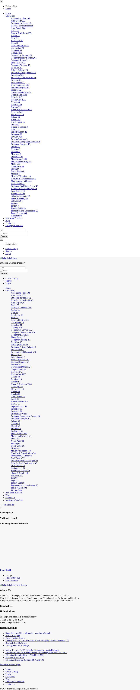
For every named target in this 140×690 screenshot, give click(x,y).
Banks (15, 30)
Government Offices (21, 92)
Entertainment (18, 82)
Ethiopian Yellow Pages (10, 664)
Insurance (16, 134)
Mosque (15, 174)
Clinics (15, 102)
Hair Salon (17, 40)
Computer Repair (20, 60)
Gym (14, 38)
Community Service (21, 55)
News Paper (17, 166)
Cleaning (17, 112)
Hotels (15, 119)
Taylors (15, 206)
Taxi (14, 203)
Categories (10, 16)
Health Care (18, 100)
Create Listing (11, 248)
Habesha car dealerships (22, 26)
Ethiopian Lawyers (20, 144)
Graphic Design (19, 95)
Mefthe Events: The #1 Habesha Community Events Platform (32, 650)
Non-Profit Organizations (23, 179)
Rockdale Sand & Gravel (16, 643)
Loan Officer (18, 191)
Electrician (17, 114)
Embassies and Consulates (23, 77)
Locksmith (17, 156)
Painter (15, 117)
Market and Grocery (21, 161)
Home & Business (21, 109)
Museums (16, 154)
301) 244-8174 (15, 619)
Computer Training (20, 65)
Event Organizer (20, 85)
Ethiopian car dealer (21, 23)
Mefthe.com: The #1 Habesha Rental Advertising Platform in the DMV (36, 652)
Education (17, 75)
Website (16, 216)
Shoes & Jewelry (19, 198)
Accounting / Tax (20, 18)
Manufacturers (19, 159)
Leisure (15, 146)
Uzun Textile (6, 570)
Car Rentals (17, 48)
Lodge (15, 124)
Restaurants (18, 193)
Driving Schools (19, 70)
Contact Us (10, 223)
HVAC (15, 129)
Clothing (16, 53)
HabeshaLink (8, 505)
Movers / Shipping (21, 176)
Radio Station (17, 171)
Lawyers (16, 137)
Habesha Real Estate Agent (24, 188)
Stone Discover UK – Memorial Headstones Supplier (28, 633)
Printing (16, 169)
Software (17, 201)
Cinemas (15, 149)
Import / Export (19, 132)
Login (8, 253)
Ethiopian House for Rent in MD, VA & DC (24, 660)
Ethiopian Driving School (23, 72)
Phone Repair (18, 63)
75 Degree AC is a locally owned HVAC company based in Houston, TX (37, 640)
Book (14, 43)
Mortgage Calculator (14, 225)
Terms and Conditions (14, 681)
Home (8, 9)
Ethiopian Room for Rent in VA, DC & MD (24, 655)
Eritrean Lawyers (19, 139)
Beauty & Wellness (21, 33)
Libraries (15, 151)
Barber (15, 35)
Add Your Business (13, 218)
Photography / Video (21, 181)
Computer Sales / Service (24, 58)
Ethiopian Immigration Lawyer (25, 141)
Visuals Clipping (12, 635)
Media (15, 164)
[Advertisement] (70, 547)
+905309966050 (12, 578)
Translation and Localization (24, 211)
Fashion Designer (20, 87)
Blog (7, 220)
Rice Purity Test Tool (14, 657)
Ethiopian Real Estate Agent (24, 186)
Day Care (16, 67)
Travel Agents (19, 213)
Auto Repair (18, 28)
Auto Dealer (18, 21)
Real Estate (17, 183)
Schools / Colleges (20, 196)
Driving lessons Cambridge (17, 645)
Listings (8, 669)
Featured (16, 90)
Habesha (16, 97)
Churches (16, 50)
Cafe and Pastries (20, 45)
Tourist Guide (18, 208)
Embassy (16, 80)
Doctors (16, 107)
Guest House (18, 122)
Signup (8, 251)
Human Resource (19, 127)
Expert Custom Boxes (14, 638)
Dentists (16, 104)
